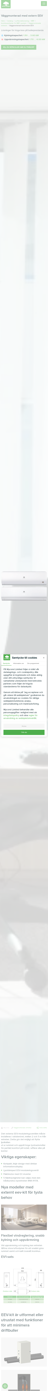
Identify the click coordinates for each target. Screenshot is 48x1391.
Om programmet (33, 663)
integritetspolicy (11, 715)
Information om (18, 663)
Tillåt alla (24, 732)
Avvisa (24, 726)
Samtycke (6, 663)
